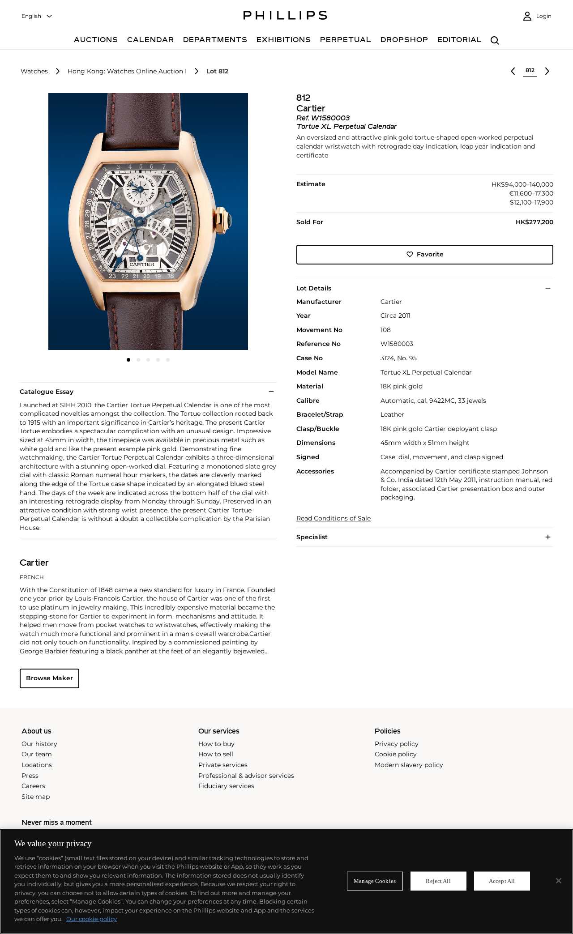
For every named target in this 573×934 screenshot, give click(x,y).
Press (29, 776)
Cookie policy (396, 754)
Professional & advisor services (246, 776)
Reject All (438, 881)
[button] (145, 221)
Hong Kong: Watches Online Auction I (127, 71)
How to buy (216, 744)
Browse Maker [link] (49, 678)
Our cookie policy (91, 918)
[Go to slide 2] (138, 360)
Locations (36, 765)
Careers (33, 786)
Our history (39, 744)
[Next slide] (234, 222)
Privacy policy (397, 744)
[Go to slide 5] (168, 360)
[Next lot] (547, 71)
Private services (223, 765)
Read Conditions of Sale (333, 518)
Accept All (502, 881)
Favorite (430, 254)
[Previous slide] (62, 222)
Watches (34, 71)
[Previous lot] (513, 71)
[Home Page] (285, 16)
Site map (35, 797)
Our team (36, 754)
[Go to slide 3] (148, 360)
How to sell (215, 754)
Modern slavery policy (409, 765)
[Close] (559, 881)
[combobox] (37, 16)
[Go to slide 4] (158, 360)
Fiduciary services (226, 786)
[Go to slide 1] (128, 360)
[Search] (495, 41)
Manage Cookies (375, 881)
